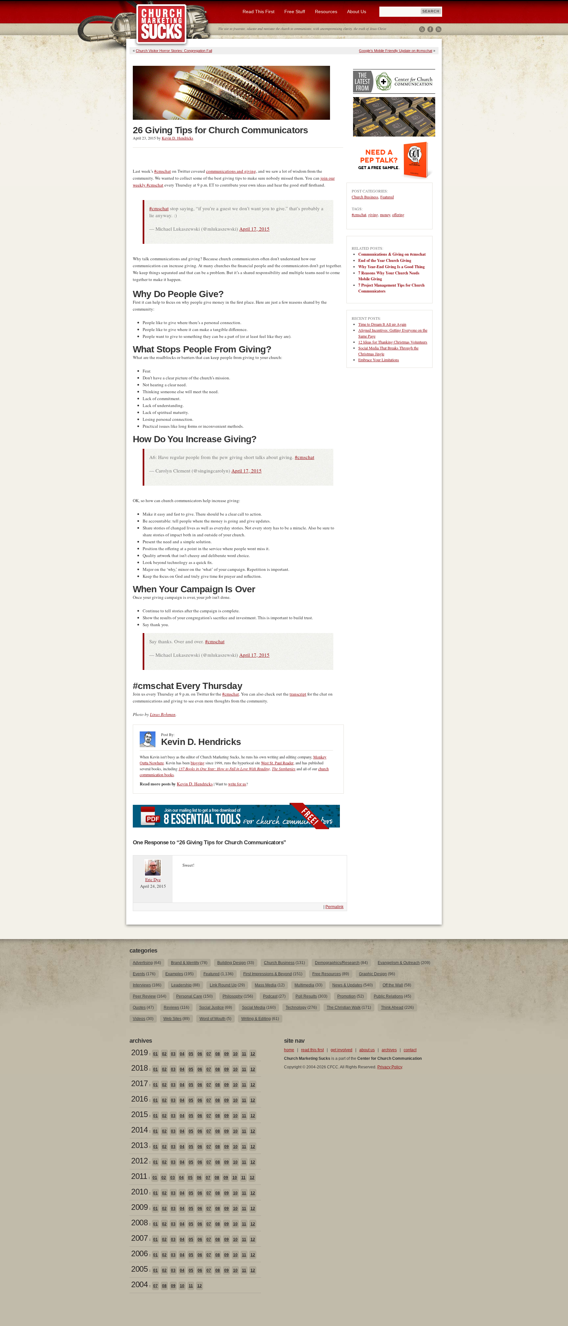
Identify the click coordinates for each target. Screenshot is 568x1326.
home (289, 1050)
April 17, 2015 (254, 228)
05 (191, 1054)
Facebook (430, 29)
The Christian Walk (344, 1007)
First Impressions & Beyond (267, 974)
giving (373, 214)
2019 (139, 1052)
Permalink (334, 907)
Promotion (346, 996)
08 (217, 1054)
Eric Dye (153, 879)
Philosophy (233, 996)
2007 (139, 1238)
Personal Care (189, 996)
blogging (197, 762)
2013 (139, 1145)
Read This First (258, 11)
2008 (139, 1222)
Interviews (142, 985)
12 (252, 1054)
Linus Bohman (163, 714)
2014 (139, 1129)
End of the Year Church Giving (384, 260)
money (385, 214)
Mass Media (265, 985)
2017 (139, 1083)
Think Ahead (392, 1007)
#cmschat (162, 171)
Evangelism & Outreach (399, 962)
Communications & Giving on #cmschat (392, 254)
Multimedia (304, 985)
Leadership (181, 985)
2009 (139, 1207)
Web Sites (172, 1018)
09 (226, 1054)
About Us (356, 11)
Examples (174, 974)
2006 (139, 1253)
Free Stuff (294, 11)
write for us (237, 783)
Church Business (365, 196)
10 (235, 1054)
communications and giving (231, 171)
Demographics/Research (337, 962)
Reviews (171, 1007)
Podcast (270, 996)
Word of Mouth (212, 1018)
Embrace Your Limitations (378, 359)
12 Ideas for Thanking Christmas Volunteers (392, 341)
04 (182, 1054)
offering (398, 214)
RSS (438, 29)
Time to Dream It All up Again (382, 324)
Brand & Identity (185, 962)
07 (208, 1054)
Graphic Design (373, 974)
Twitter (422, 29)
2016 (139, 1098)
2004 (139, 1284)
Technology (296, 1007)
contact (410, 1050)
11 (244, 1054)
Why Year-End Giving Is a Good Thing (391, 266)
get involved (341, 1050)
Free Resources (326, 974)
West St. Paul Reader (277, 762)
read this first (312, 1050)
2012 (139, 1160)
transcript (298, 694)
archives (389, 1050)
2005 (139, 1268)
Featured (387, 196)
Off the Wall (393, 985)
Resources (326, 11)
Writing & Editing (256, 1018)
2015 (139, 1114)
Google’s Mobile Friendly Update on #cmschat (395, 51)
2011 (139, 1176)
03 (173, 1054)
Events (139, 974)
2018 (139, 1067)
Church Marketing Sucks (161, 24)
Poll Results (306, 996)
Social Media (253, 1007)
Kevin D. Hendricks (177, 137)
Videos (139, 1018)
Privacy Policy (389, 1067)
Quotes (139, 1007)
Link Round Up (223, 985)
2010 (139, 1191)
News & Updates (347, 985)
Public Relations (388, 996)
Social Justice (211, 1007)
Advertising (143, 962)
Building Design (231, 962)
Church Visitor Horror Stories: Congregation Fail (174, 51)
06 (200, 1054)
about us (367, 1050)
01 (155, 1054)
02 (164, 1054)
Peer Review (144, 996)
